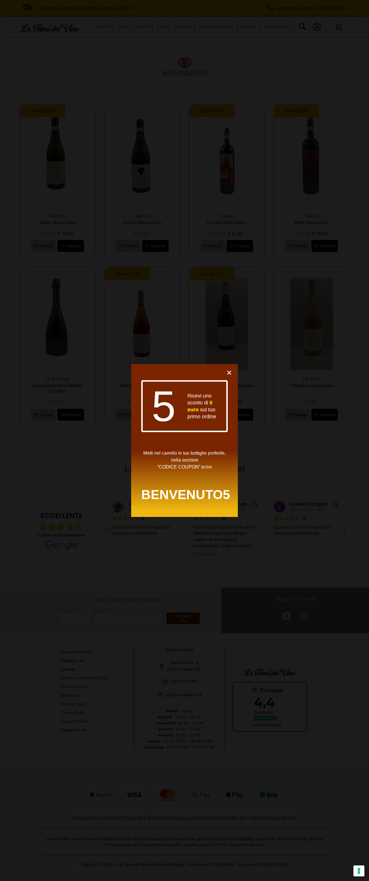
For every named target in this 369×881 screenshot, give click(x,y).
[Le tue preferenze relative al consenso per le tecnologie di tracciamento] (358, 870)
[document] (184, 440)
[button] (229, 373)
